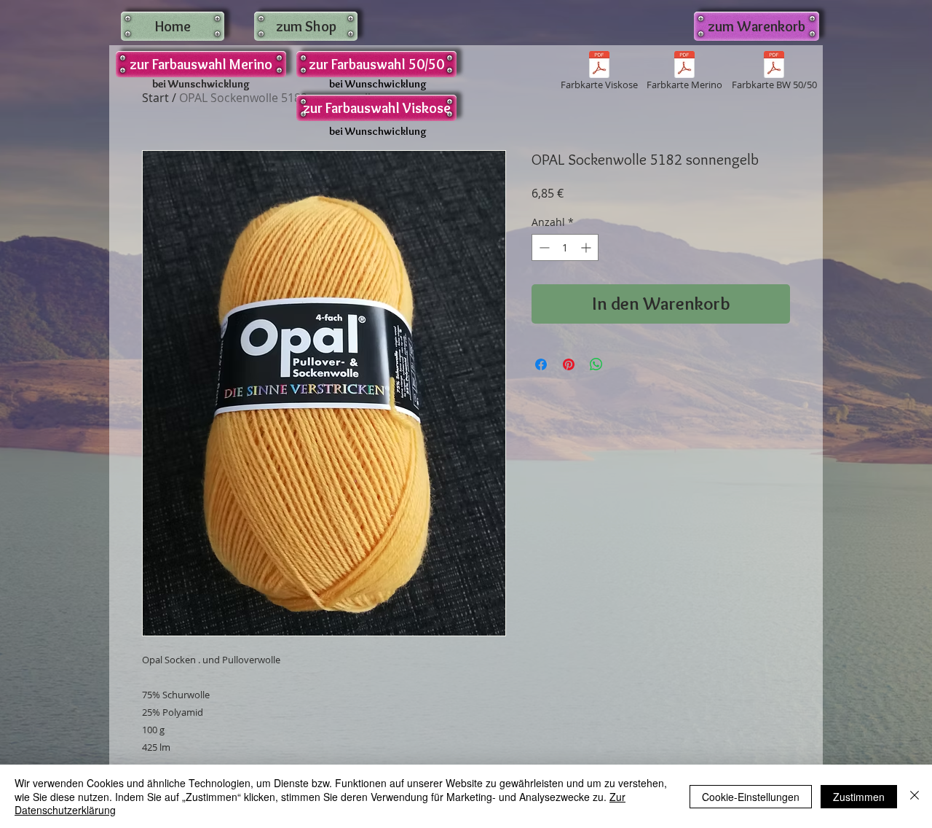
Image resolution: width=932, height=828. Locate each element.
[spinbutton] (565, 247)
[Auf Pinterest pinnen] (568, 364)
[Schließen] (914, 796)
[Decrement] (543, 247)
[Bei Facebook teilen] (541, 364)
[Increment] (587, 247)
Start (155, 98)
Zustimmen (859, 796)
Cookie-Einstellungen (750, 796)
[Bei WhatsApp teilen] (596, 364)
